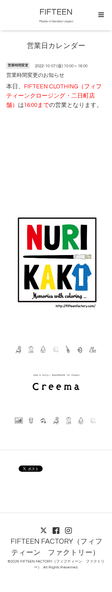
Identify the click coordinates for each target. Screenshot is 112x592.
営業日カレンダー (56, 46)
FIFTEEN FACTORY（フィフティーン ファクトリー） (57, 547)
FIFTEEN (56, 12)
